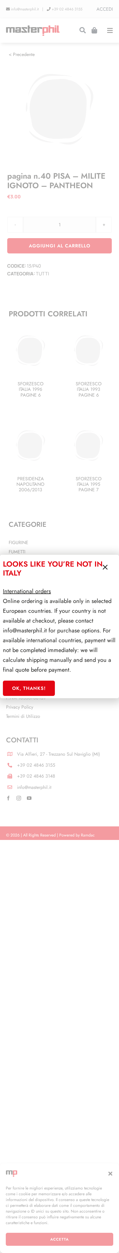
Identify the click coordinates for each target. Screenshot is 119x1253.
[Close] (105, 567)
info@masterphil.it (25, 630)
